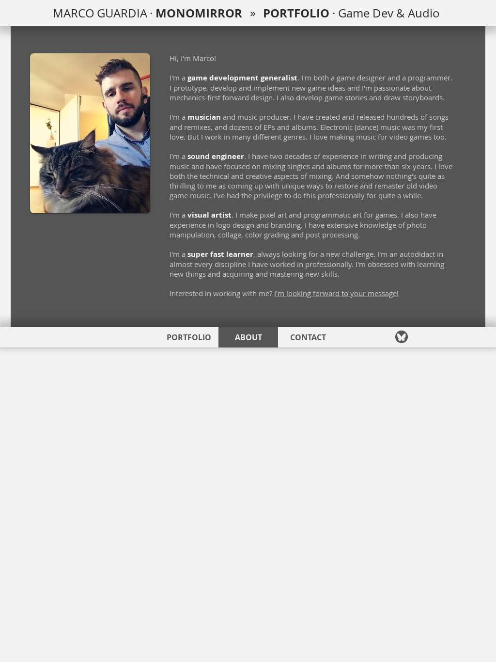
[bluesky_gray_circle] (401, 337)
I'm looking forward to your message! (336, 293)
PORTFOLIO (299, 13)
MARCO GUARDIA (101, 13)
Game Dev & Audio (390, 13)
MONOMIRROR (198, 13)
